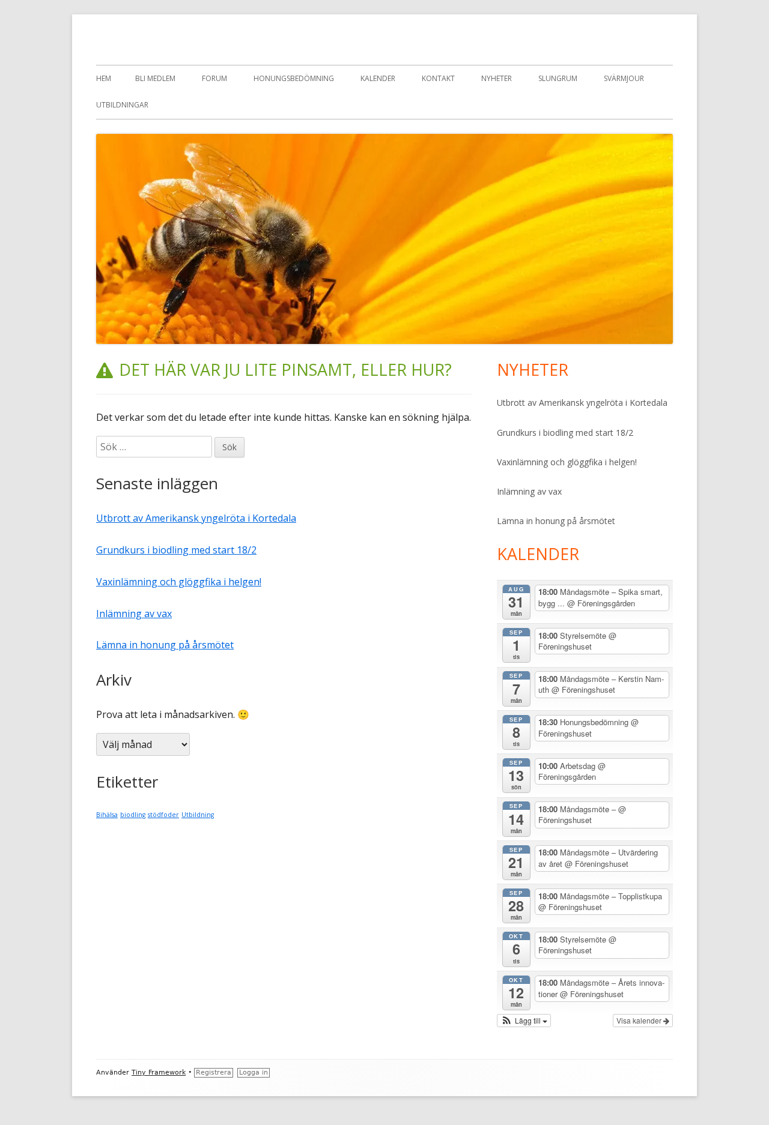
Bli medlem (155, 78)
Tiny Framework (159, 1072)
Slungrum (557, 78)
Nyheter (496, 78)
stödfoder (163, 814)
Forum (214, 78)
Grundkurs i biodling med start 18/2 (176, 549)
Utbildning (197, 814)
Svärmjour (624, 78)
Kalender (377, 78)
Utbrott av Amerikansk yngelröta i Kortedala (196, 518)
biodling (132, 814)
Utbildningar (122, 105)
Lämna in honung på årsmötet (165, 644)
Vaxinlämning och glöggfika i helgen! (178, 581)
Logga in (253, 1072)
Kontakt (438, 78)
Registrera (213, 1072)
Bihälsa (107, 814)
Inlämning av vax (134, 613)
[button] (523, 1021)
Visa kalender (639, 1020)
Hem (103, 78)
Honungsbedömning (294, 78)
